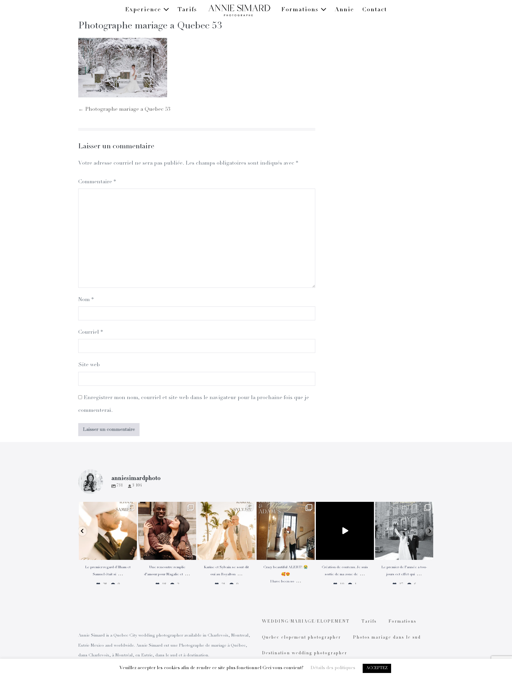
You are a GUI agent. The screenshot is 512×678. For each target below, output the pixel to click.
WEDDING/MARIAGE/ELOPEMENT (306, 622)
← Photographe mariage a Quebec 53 (124, 109)
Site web (89, 365)
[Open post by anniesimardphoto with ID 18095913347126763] (345, 531)
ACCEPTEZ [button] (377, 668)
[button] (82, 531)
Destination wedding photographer (304, 653)
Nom (86, 300)
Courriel (90, 332)
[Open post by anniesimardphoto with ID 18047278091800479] (108, 531)
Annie (344, 10)
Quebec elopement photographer (301, 638)
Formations (301, 10)
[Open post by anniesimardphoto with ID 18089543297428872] (226, 531)
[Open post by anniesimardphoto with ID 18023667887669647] (286, 531)
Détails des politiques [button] (333, 668)
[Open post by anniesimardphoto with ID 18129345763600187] (404, 531)
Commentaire (97, 182)
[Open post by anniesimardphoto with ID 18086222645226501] (167, 531)
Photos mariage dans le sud (387, 638)
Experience (144, 10)
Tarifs (187, 10)
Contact (374, 10)
